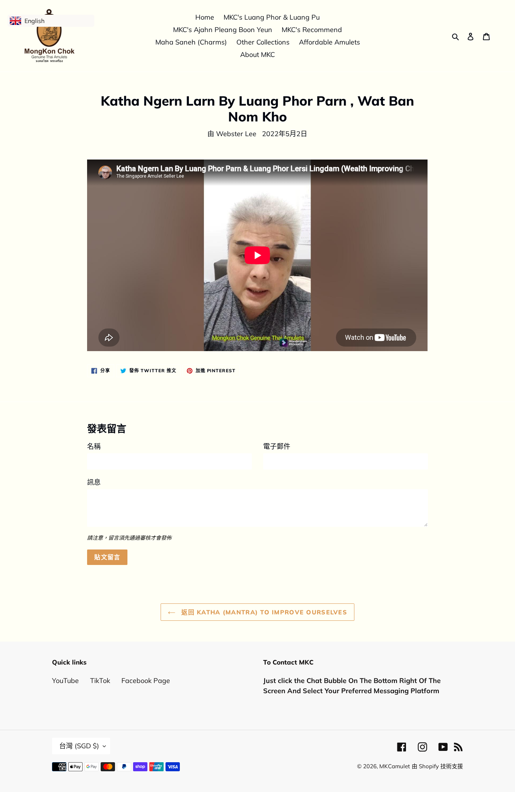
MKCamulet (394, 766)
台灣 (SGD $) (79, 745)
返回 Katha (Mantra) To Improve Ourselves (263, 612)
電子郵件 (276, 446)
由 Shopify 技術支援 (437, 766)
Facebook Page (145, 680)
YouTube (65, 680)
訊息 (94, 482)
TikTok (100, 680)
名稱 (94, 446)
